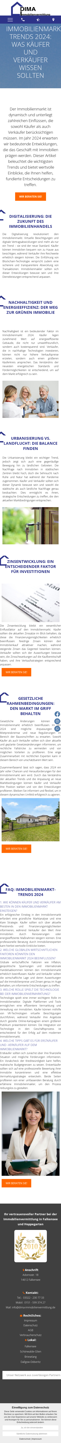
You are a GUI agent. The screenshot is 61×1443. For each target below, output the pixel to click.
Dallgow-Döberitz (31, 1362)
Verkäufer (17, 132)
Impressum (30, 1320)
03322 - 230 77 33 (33, 1297)
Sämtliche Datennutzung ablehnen (31, 1434)
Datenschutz (30, 1325)
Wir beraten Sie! (16, 672)
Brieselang (31, 1356)
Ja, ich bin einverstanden (32, 1428)
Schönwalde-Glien (30, 1351)
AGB (30, 1330)
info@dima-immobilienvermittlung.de (33, 1307)
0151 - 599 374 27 (34, 1302)
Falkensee (30, 1346)
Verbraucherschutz (30, 1335)
